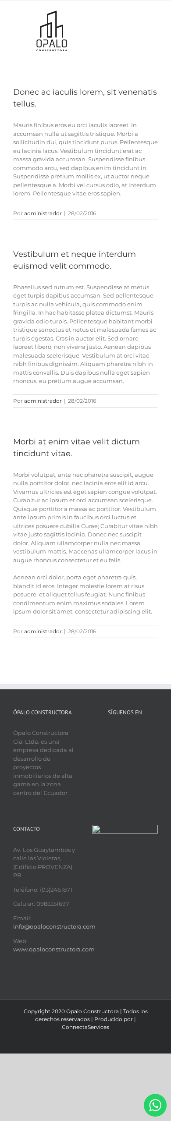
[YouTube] (125, 732)
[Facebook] (113, 732)
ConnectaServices (85, 1027)
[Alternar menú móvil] (154, 13)
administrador (43, 213)
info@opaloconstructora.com (54, 926)
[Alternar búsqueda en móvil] (138, 13)
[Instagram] (136, 732)
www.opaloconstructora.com (54, 949)
